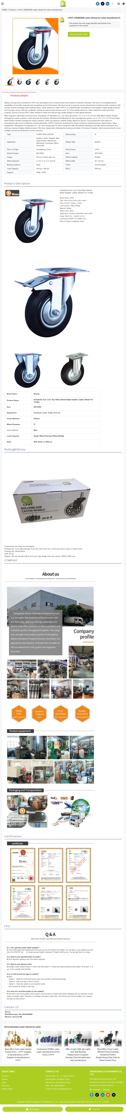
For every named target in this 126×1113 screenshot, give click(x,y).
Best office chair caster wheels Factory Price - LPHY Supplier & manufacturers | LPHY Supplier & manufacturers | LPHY (18, 1054)
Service (5, 1079)
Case (4, 1082)
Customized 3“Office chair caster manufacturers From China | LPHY (48, 1052)
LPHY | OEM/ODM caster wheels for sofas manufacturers (40, 10)
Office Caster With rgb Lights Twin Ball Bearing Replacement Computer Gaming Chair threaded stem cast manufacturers (78, 1054)
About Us (5, 1086)
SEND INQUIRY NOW (78, 34)
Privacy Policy (7, 1089)
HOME (4, 10)
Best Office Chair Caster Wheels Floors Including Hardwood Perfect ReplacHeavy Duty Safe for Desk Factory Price (108, 1054)
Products (12, 10)
